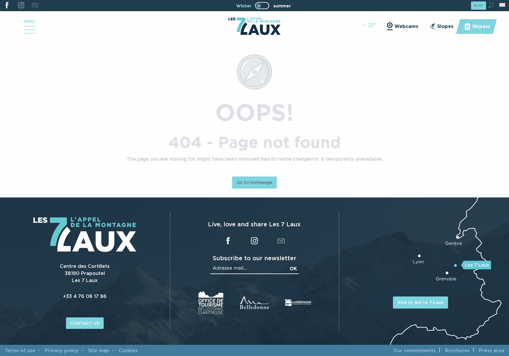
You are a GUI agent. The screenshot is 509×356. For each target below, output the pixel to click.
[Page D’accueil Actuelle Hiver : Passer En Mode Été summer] (262, 5)
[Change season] (264, 5)
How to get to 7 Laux (420, 302)
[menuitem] (254, 26)
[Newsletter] (35, 5)
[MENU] (29, 32)
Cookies (128, 350)
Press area (491, 350)
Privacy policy (62, 350)
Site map (98, 350)
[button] (491, 5)
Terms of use (20, 350)
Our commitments (414, 350)
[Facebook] (7, 5)
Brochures (457, 350)
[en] (502, 5)
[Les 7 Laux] (84, 250)
